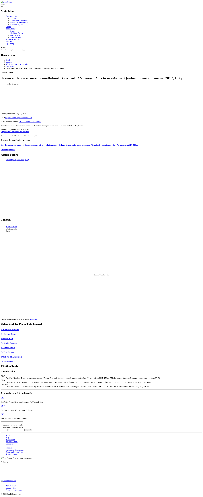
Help (7, 438)
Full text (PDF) (11, 160)
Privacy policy (11, 486)
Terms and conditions (13, 490)
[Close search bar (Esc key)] (4, 4)
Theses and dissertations (19, 20)
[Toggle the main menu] (2, 6)
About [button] (8, 29)
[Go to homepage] (6, 2)
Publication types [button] (12, 16)
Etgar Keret (10, 66)
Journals (13, 18)
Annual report (15, 37)
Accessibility (10, 440)
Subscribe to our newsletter (13, 428)
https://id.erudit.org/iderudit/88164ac (18, 118)
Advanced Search (12, 39)
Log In (8, 27)
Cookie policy (11, 488)
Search (3, 48)
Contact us (10, 444)
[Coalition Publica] (8, 481)
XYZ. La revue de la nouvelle (17, 64)
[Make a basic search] (2, 4)
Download (34, 319)
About (13, 29)
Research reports (16, 25)
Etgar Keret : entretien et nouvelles (15, 132)
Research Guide (12, 442)
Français (9, 41)
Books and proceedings (19, 22)
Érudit (12, 31)
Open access (15, 35)
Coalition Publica (16, 33)
